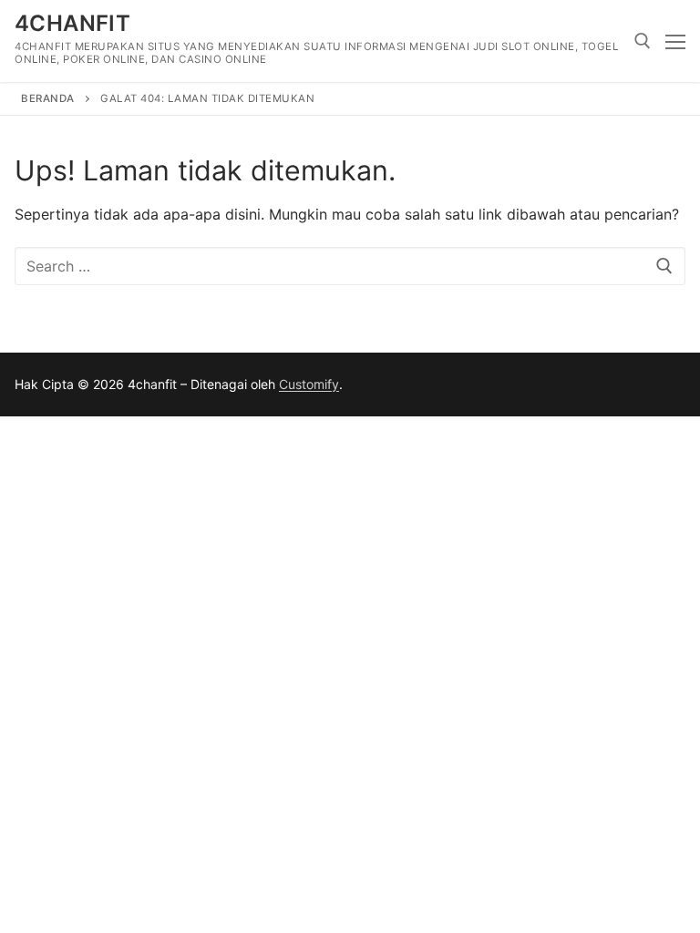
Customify (309, 384)
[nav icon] (675, 41)
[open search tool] (642, 41)
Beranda (48, 98)
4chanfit (72, 23)
